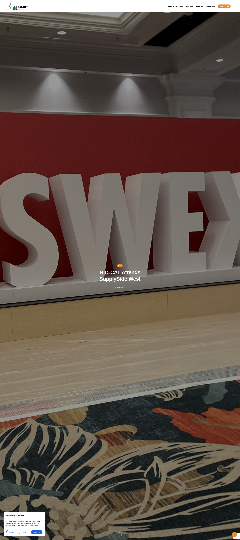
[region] (24, 524)
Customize (12, 532)
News (120, 266)
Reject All (24, 532)
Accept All (37, 532)
